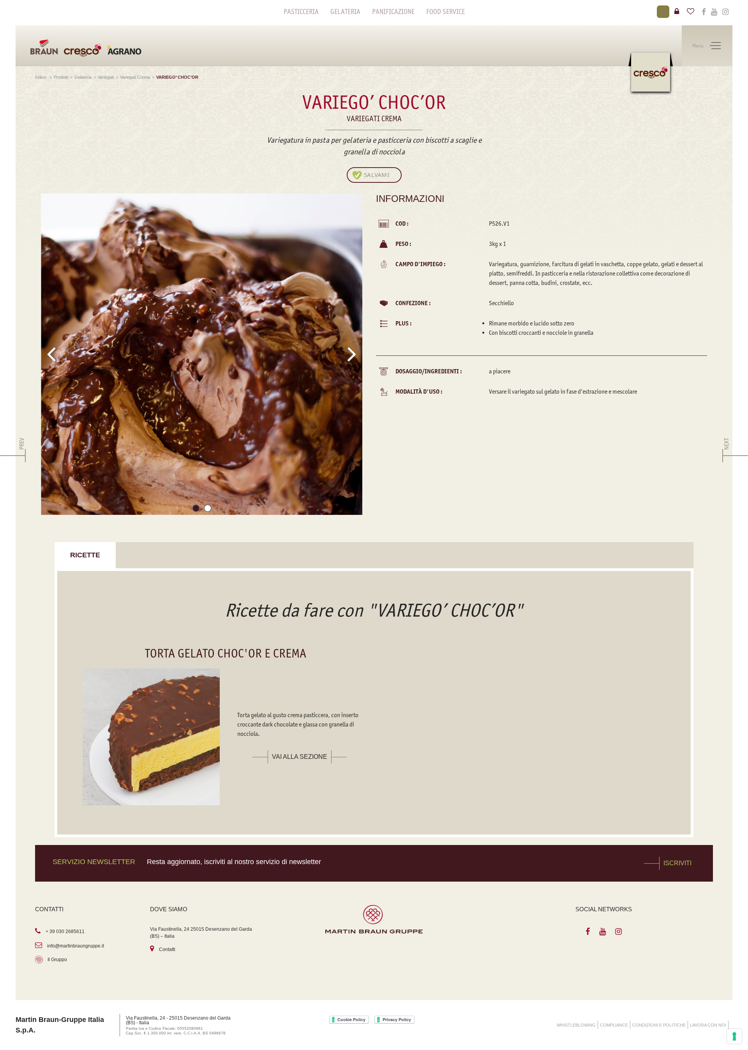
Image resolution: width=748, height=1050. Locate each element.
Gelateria (345, 11)
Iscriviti (677, 863)
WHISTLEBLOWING (576, 1025)
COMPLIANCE (614, 1025)
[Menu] (715, 46)
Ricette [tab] (85, 555)
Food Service (445, 11)
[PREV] (22, 455)
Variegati (106, 77)
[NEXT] (726, 455)
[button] (196, 509)
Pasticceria (301, 11)
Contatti (167, 949)
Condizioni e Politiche (659, 1025)
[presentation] (51, 354)
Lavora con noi (708, 1025)
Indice (41, 77)
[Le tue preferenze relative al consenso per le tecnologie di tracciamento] (734, 1036)
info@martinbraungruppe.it (75, 946)
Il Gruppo (57, 959)
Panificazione (393, 11)
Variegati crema (135, 77)
